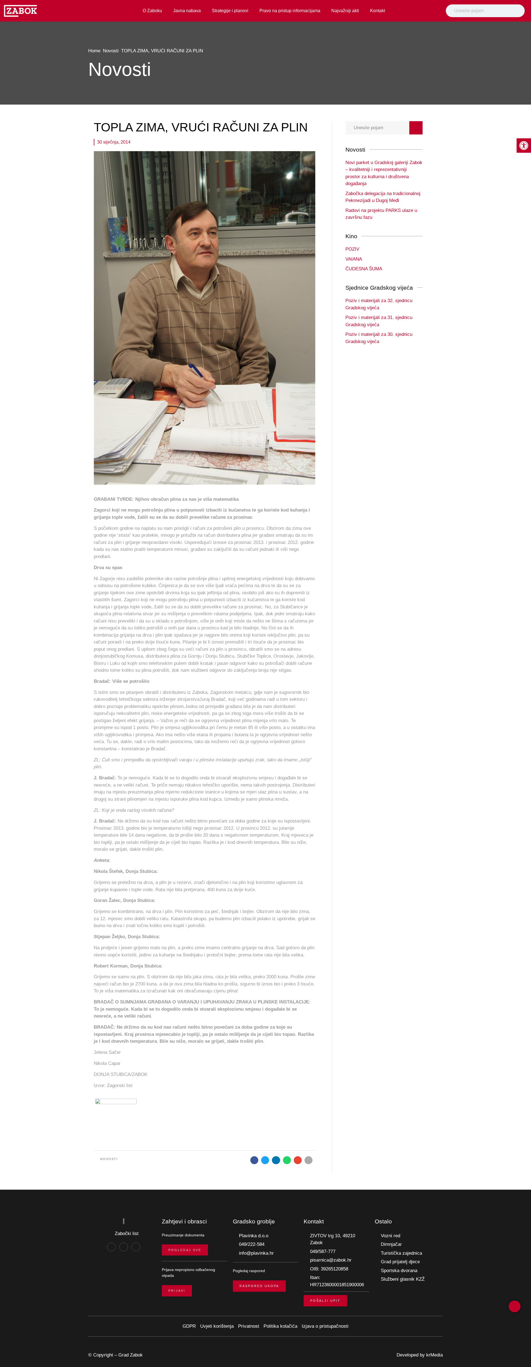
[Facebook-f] (111, 1247)
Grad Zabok (130, 1355)
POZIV (352, 249)
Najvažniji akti (345, 10)
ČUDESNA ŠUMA (363, 268)
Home (94, 50)
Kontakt (377, 10)
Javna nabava (187, 10)
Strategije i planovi (230, 10)
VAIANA (353, 259)
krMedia (434, 1355)
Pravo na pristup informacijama (289, 10)
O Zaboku (152, 10)
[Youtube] (135, 1247)
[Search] (519, 10)
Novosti (111, 50)
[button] (254, 1160)
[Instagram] (123, 1247)
